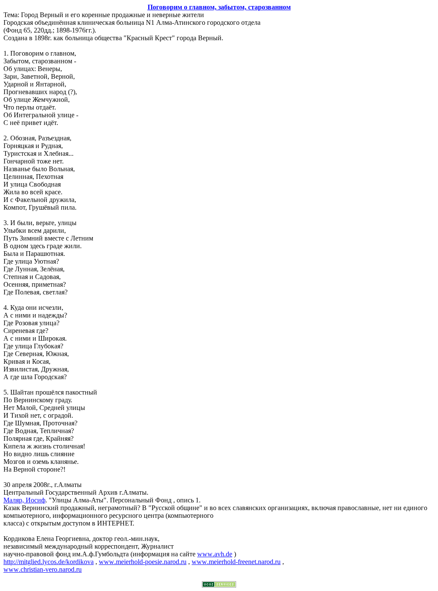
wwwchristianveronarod (42, 569)
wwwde (214, 554)
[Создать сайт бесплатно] (219, 585)
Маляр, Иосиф (24, 500)
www (236, 561)
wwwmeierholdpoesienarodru (142, 561)
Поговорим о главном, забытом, (219, 7)
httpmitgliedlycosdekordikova (48, 561)
